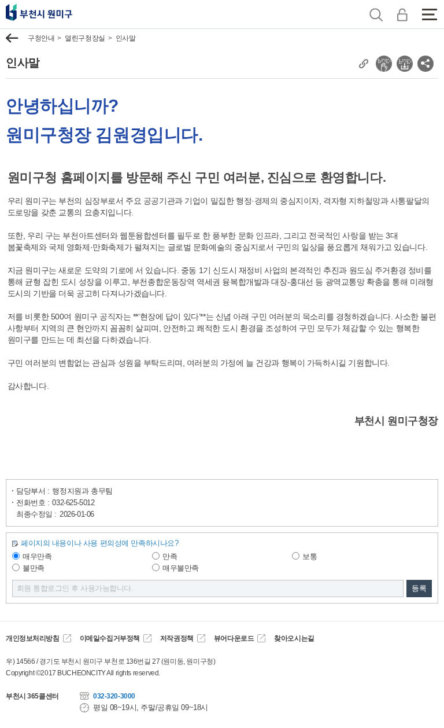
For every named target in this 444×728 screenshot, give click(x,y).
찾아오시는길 (294, 638)
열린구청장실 (85, 38)
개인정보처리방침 (33, 638)
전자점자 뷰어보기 (384, 64)
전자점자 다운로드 (405, 64)
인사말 (126, 38)
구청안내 (41, 38)
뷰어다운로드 (234, 638)
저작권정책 (177, 638)
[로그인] (402, 14)
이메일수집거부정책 (110, 638)
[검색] (376, 14)
